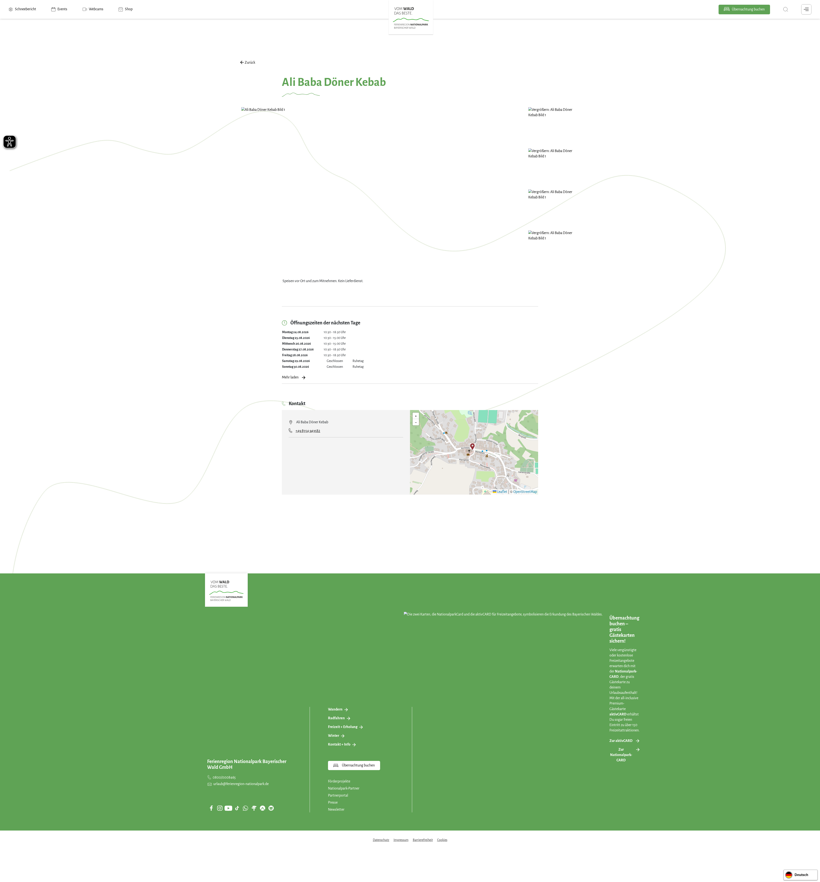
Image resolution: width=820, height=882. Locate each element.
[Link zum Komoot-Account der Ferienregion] (262, 808)
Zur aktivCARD (621, 741)
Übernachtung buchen (748, 9)
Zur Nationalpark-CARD (621, 755)
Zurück (250, 62)
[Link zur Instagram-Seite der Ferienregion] (219, 808)
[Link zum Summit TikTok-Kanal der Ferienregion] (237, 808)
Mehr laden (290, 377)
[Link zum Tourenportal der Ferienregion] (253, 808)
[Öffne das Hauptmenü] (806, 9)
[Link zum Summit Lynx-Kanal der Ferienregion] (271, 808)
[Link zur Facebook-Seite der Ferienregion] (211, 808)
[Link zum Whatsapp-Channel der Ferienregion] (245, 808)
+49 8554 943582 (308, 431)
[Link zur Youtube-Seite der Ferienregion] (228, 808)
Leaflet (501, 492)
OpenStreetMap (525, 492)
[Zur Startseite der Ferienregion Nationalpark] (411, 18)
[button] (472, 446)
